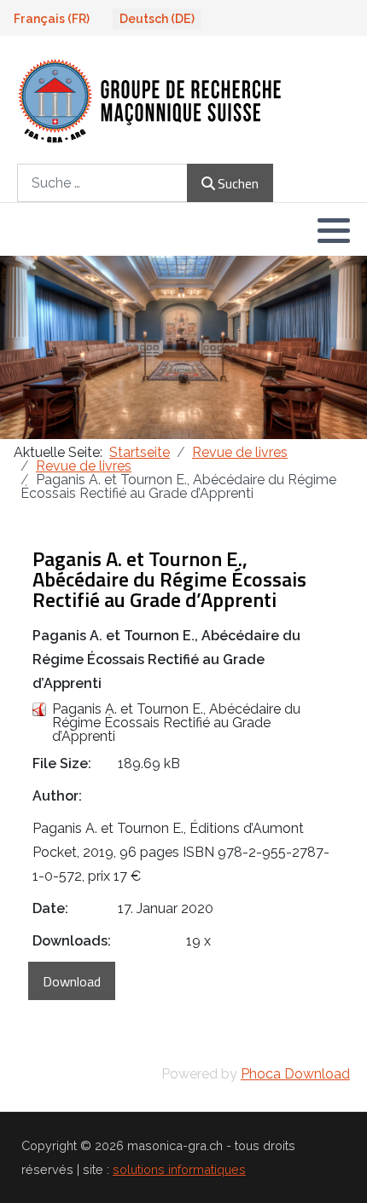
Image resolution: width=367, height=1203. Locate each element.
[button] (333, 230)
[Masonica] (150, 100)
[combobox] (102, 183)
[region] (183, 347)
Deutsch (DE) (157, 19)
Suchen (238, 183)
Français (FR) (52, 19)
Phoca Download (295, 1074)
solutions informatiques (179, 1169)
